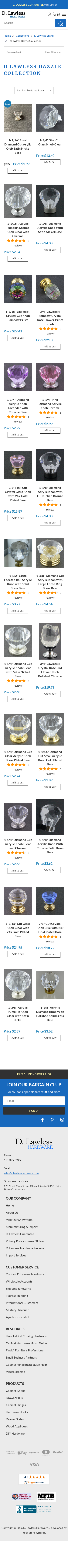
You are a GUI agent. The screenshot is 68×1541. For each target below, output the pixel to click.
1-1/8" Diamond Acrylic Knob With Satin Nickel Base (50, 227)
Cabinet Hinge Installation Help (26, 1364)
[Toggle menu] (63, 13)
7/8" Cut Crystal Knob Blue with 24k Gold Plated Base (50, 928)
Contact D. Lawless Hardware (25, 1274)
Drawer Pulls (14, 1397)
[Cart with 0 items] (58, 14)
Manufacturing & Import (22, 1226)
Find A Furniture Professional (25, 1350)
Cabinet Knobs (15, 1390)
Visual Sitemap (15, 1371)
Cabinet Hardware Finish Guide (26, 1343)
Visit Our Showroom (19, 1219)
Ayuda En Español (17, 1317)
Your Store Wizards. (34, 1532)
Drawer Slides (15, 1419)
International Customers (22, 1303)
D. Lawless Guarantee (20, 1234)
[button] (34, 52)
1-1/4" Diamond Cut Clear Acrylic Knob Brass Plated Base (18, 756)
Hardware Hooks (17, 1412)
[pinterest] (52, 1120)
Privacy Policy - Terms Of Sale (25, 1241)
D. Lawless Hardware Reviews (25, 1248)
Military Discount (17, 1310)
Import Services (16, 1255)
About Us (12, 1212)
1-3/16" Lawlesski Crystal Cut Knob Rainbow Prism (17, 316)
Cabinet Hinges (16, 1405)
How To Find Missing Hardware (26, 1336)
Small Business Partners (21, 1357)
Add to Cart (18, 170)
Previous (6, 1537)
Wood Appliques (17, 1426)
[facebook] (42, 1120)
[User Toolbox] (49, 14)
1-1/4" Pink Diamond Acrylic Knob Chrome (50, 404)
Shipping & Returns (18, 1288)
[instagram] (62, 1120)
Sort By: (21, 90)
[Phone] (54, 14)
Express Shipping (17, 1295)
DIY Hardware (15, 1433)
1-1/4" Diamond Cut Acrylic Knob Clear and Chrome (18, 844)
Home (10, 1205)
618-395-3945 (12, 1160)
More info (34, 4)
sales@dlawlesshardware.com (21, 1173)
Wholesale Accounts (19, 1281)
